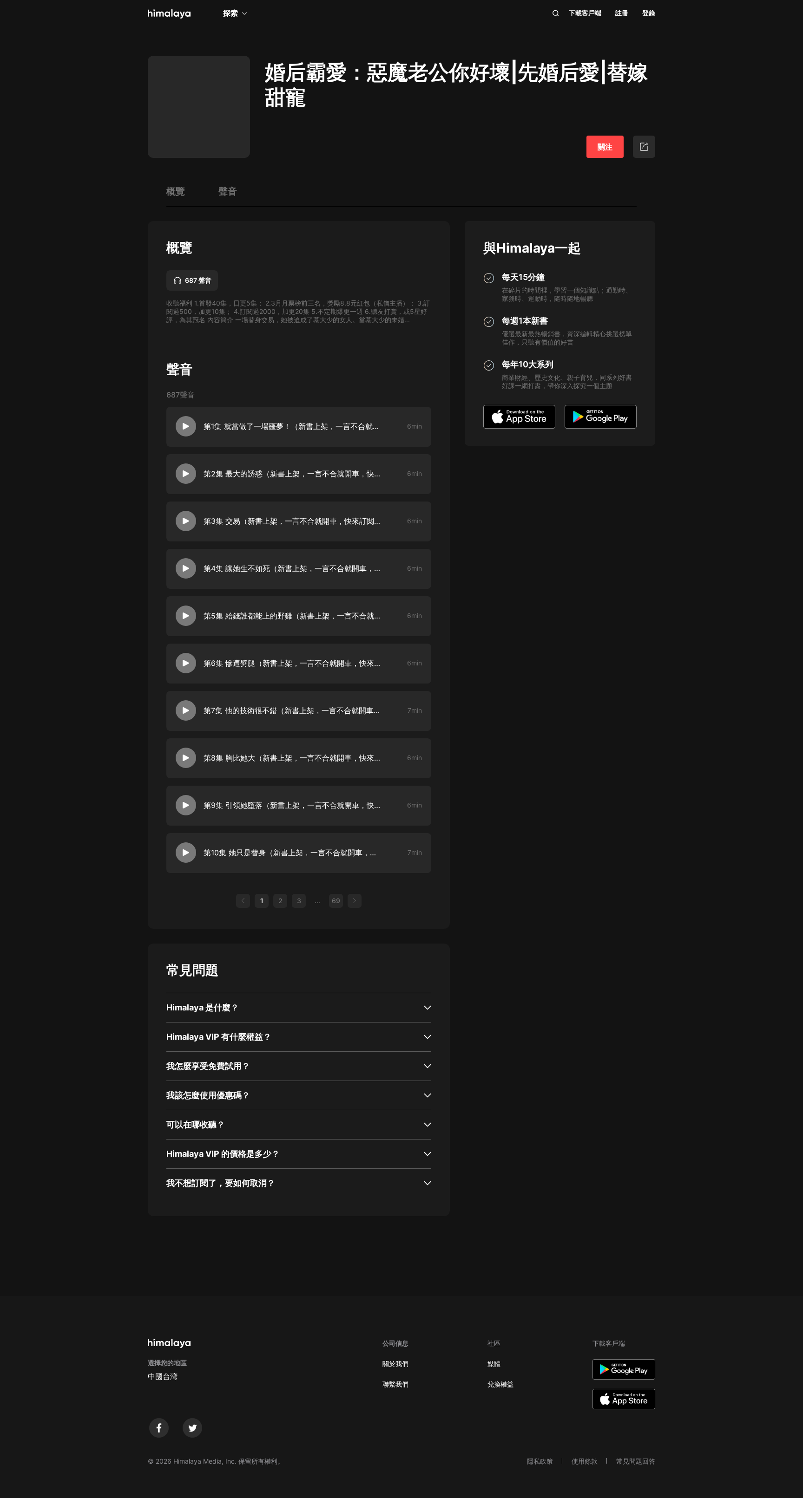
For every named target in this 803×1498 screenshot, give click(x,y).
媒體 (493, 1364)
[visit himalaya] (169, 14)
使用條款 (585, 1461)
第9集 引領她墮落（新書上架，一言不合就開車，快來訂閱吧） (292, 805)
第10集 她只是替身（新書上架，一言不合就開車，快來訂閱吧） (292, 852)
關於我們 (395, 1364)
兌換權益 (500, 1384)
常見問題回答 (635, 1461)
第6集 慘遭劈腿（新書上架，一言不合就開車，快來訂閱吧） (292, 663)
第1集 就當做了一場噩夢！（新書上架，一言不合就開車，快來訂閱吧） (292, 426)
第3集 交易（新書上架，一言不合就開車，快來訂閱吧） (292, 521)
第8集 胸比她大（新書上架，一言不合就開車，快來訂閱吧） (292, 757)
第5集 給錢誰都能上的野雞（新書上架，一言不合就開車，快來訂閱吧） (292, 615)
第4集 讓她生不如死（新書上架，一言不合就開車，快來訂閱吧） (292, 568)
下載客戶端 (585, 13)
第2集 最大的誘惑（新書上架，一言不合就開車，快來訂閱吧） (292, 473)
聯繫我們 (395, 1384)
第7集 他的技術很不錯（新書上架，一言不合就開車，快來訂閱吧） (292, 710)
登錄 (648, 13)
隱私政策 (540, 1461)
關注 (605, 146)
